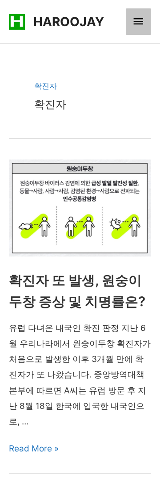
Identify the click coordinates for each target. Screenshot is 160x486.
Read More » (34, 448)
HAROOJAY (68, 21)
